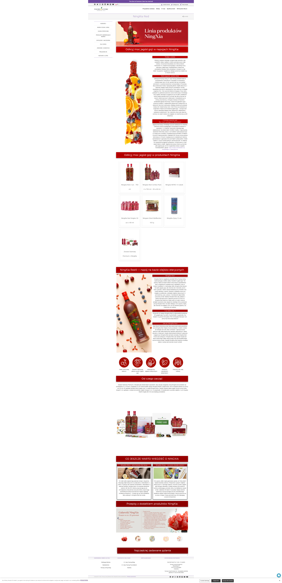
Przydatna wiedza (149, 8)
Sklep (158, 8)
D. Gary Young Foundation (129, 565)
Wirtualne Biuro (182, 8)
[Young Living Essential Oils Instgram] (100, 4)
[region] (141, 580)
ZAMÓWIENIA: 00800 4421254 (102, 558)
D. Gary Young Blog (129, 562)
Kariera (129, 567)
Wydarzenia (105, 565)
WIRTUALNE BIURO (146, 558)
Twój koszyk (184, 4)
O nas (163, 8)
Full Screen (184, 531)
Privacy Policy (84, 580)
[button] (279, 575)
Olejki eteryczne (103, 31)
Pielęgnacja (103, 51)
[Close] (279, 580)
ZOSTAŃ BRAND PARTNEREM (172, 558)
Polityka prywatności (131, 576)
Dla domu (103, 44)
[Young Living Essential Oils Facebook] (95, 4)
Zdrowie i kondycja (103, 48)
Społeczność (171, 8)
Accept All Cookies (228, 580)
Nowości (103, 23)
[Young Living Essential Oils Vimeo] (110, 4)
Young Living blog (106, 567)
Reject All (215, 580)
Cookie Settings (204, 580)
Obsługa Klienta (105, 562)
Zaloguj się (176, 4)
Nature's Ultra (103, 55)
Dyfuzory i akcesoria (103, 40)
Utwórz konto (166, 4)
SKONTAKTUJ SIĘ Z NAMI (124, 558)
